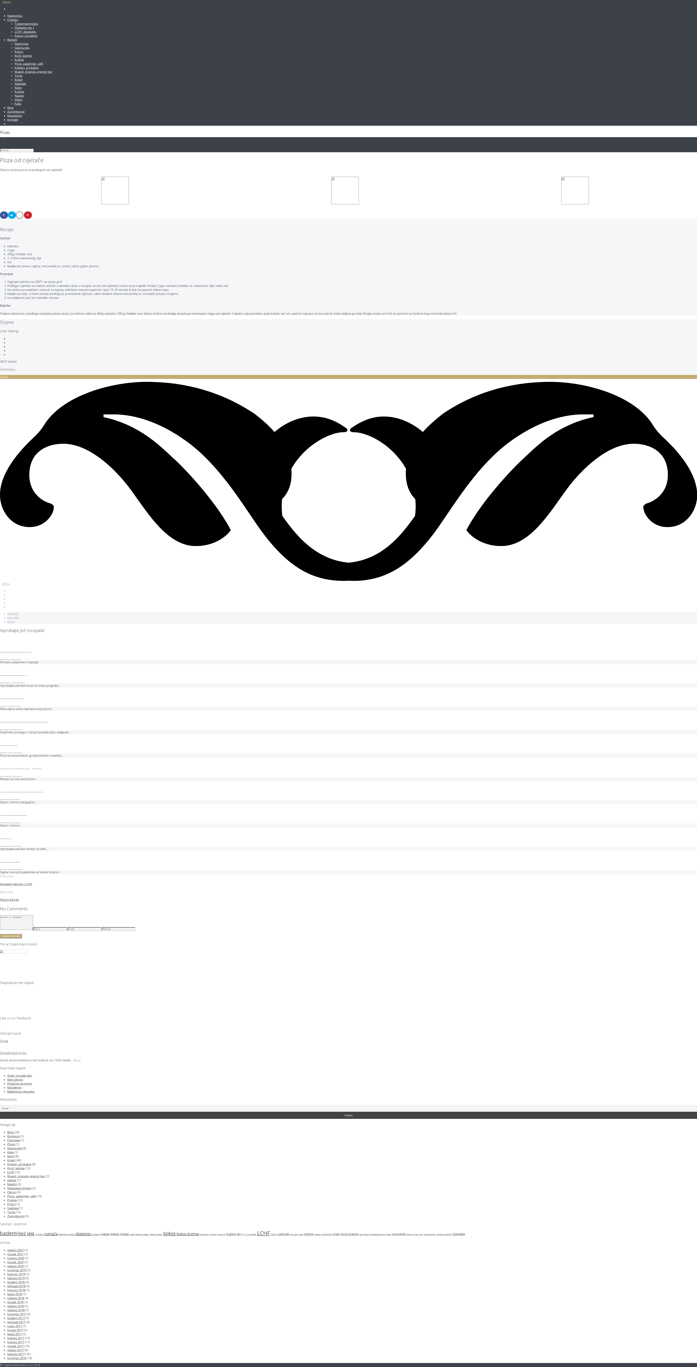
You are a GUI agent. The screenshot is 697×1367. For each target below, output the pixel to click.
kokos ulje (204, 1234)
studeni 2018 (16, 1282)
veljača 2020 (15, 1266)
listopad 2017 (16, 1322)
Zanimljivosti (16, 112)
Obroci (11, 1192)
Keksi (18, 88)
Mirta (6, 584)
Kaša (18, 104)
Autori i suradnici (26, 36)
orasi (336, 1234)
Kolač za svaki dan (19, 1076)
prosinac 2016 (16, 1358)
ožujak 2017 (15, 1346)
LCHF (10, 1172)
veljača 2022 (15, 1250)
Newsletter (14, 116)
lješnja (274, 1234)
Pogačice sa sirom (19, 1084)
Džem (18, 100)
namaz (11, 1180)
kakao (105, 1234)
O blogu (12, 20)
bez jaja (26, 1233)
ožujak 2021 (15, 1254)
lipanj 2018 (14, 1294)
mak (301, 1234)
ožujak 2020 (15, 1262)
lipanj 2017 (14, 1334)
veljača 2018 (15, 1306)
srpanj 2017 (15, 1330)
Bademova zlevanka (20, 1092)
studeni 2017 (16, 1318)
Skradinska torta (13, 1052)
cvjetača (12, 614)
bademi (9, 1233)
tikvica (410, 1234)
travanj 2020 (15, 1258)
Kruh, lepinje (23, 56)
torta (415, 1234)
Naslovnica (14, 16)
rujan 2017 (14, 1326)
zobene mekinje (444, 1234)
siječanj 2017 (16, 1354)
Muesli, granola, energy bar (33, 72)
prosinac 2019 (16, 1270)
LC (243, 1234)
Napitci (19, 96)
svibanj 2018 (15, 1298)
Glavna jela (22, 48)
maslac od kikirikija (323, 1234)
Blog (10, 108)
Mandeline (14, 1088)
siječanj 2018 (16, 1310)
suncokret (399, 1234)
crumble (39, 1234)
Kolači (19, 80)
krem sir (221, 1234)
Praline (19, 92)
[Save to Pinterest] (28, 215)
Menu (6, 2)
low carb (13, 618)
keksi (132, 1234)
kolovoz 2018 (16, 1290)
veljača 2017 (15, 1350)
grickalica (96, 1234)
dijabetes (83, 1233)
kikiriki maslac (142, 1234)
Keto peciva (15, 1080)
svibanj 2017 (15, 1338)
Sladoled (20, 84)
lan (239, 1234)
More (77, 1060)
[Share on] (4, 215)
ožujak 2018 (15, 1302)
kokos (169, 1233)
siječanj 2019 (16, 1278)
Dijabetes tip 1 (24, 28)
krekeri (213, 1234)
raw (361, 1234)
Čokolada (13, 1140)
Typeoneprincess (26, 24)
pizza (10, 622)
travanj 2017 (15, 1342)
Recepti (12, 40)
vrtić (421, 1234)
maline (308, 1234)
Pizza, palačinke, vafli (29, 64)
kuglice (231, 1234)
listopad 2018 (16, 1286)
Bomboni (13, 1136)
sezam (366, 1234)
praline (353, 1234)
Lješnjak (283, 1234)
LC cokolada (250, 1234)
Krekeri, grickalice (27, 68)
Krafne (19, 60)
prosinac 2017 (16, 1314)
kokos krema (187, 1233)
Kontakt (12, 120)
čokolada (459, 1234)
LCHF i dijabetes (25, 32)
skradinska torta (377, 1234)
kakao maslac (120, 1234)
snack (388, 1234)
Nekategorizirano (19, 1188)
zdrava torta (429, 1234)
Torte (18, 76)
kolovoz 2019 (16, 1274)
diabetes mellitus (66, 1234)
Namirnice (21, 44)
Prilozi (19, 52)
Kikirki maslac (156, 1234)
